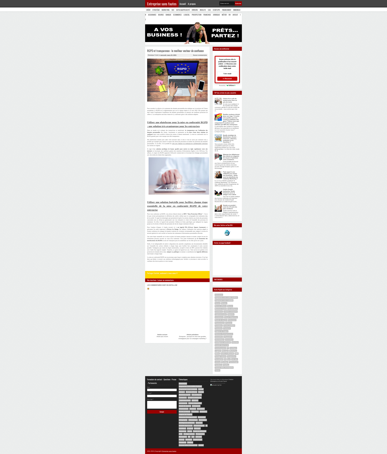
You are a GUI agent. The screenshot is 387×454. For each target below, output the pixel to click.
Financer (229, 323)
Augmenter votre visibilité (224, 300)
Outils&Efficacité (183, 10)
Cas (209, 10)
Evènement (232, 320)
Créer (148, 10)
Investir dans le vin (221, 345)
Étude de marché (221, 320)
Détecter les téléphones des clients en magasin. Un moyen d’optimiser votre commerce (231, 157)
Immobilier (218, 337)
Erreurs (195, 10)
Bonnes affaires (220, 306)
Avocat (235, 14)
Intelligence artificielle (222, 342)
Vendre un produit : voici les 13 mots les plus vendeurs (230, 207)
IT (227, 348)
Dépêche (231, 314)
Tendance (218, 365)
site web (234, 359)
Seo (173, 10)
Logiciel (187, 14)
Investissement (220, 348)
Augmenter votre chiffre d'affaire (226, 297)
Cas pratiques (232, 309)
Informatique (219, 339)
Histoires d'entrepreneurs (224, 334)
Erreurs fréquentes (231, 317)
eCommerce (177, 14)
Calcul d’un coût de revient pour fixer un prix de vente (230, 100)
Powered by (222, 85)
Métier (224, 14)
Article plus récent (162, 336)
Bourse (161, 14)
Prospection (196, 14)
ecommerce (219, 317)
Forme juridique (229, 325)
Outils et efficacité (227, 353)
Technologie (233, 362)
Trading (226, 365)
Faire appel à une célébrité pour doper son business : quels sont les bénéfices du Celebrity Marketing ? (230, 175)
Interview (235, 342)
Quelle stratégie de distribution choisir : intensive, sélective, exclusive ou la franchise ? (230, 138)
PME (236, 353)
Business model (220, 309)
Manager (225, 351)
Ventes (217, 370)
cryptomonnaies (220, 314)
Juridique (216, 14)
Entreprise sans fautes (161, 3)
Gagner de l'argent (221, 331)
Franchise (207, 14)
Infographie (228, 337)
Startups (216, 10)
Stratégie (156, 10)
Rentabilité (219, 359)
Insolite (203, 10)
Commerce (218, 311)
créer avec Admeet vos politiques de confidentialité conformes (190, 143)
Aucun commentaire (200, 55)
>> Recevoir (227, 79)
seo (229, 359)
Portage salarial (220, 356)
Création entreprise (230, 311)
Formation (218, 325)
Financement (226, 10)
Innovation (229, 339)
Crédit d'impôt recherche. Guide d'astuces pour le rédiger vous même (229, 192)
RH (230, 14)
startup (217, 362)
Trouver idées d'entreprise (224, 367)
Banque (168, 14)
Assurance (152, 14)
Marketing (166, 10)
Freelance (227, 328)
